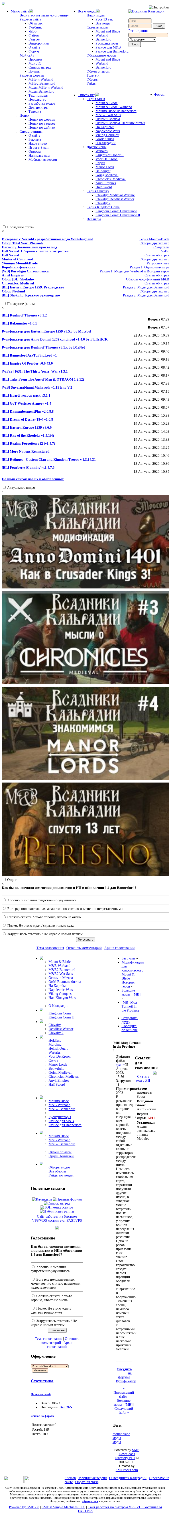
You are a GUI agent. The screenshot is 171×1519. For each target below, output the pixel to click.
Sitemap (70, 1478)
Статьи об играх (157, 255)
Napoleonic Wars (108, 131)
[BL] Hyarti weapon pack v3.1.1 (26, 395)
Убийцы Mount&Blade (20, 263)
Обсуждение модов (101, 55)
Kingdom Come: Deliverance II (118, 215)
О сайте (34, 47)
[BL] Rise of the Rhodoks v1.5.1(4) (28, 435)
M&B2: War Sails (108, 115)
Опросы (34, 151)
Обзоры (92, 79)
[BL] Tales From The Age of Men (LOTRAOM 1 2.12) (43, 379)
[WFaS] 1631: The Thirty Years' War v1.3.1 (35, 371)
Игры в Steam (38, 147)
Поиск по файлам (41, 127)
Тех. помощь (38, 95)
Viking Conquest (107, 135)
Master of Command (17, 259)
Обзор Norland (13, 291)
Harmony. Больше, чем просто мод (29, 247)
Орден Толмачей (61, 1156)
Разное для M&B (108, 47)
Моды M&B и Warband (45, 87)
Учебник (35, 27)
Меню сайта (20, 11)
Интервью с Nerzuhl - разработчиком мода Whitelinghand (47, 239)
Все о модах (87, 11)
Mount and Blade (108, 31)
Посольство (37, 99)
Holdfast (55, 1040)
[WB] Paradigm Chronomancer (26, 271)
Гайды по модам (61, 1175)
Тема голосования (50, 948)
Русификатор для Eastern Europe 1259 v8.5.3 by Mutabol (46, 331)
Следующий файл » (123, 1410)
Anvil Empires (106, 183)
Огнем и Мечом (108, 119)
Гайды (91, 83)
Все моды (103, 23)
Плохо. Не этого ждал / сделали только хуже (40, 925)
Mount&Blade (59, 1101)
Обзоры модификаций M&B (147, 279)
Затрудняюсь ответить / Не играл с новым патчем (44, 934)
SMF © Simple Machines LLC (63, 1507)
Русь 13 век (104, 19)
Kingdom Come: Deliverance (116, 211)
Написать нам (39, 155)
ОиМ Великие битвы (65, 982)
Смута (100, 163)
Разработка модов (41, 103)
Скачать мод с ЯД (143, 1078)
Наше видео (37, 143)
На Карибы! (105, 127)
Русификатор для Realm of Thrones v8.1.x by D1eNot (43, 347)
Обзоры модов (60, 1167)
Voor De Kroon (107, 159)
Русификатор (126, 1381)
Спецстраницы (31, 131)
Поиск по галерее (41, 123)
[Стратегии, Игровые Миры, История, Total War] (14, 1482)
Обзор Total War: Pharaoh (22, 243)
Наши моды (96, 15)
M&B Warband (59, 965)
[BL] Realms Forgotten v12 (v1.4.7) (28, 443)
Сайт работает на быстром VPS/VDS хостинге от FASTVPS (57, 1218)
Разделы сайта (30, 19)
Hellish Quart (58, 1048)
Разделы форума (32, 75)
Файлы (33, 35)
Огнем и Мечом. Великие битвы (120, 123)
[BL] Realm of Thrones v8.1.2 (24, 315)
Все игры (94, 219)
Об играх (35, 23)
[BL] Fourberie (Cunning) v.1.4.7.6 (28, 467)
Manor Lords (105, 167)
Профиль (35, 59)
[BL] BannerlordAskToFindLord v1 (29, 355)
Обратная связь (86, 1482)
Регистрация (138, 30)
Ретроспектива (158, 263)
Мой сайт (27, 55)
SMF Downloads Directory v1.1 (127, 1454)
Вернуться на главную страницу (44, 15)
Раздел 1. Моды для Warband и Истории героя (134, 271)
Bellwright (103, 171)
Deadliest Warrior (61, 1029)
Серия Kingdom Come (103, 207)
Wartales (102, 151)
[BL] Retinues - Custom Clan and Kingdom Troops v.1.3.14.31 (49, 459)
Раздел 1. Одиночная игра (149, 267)
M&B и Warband (40, 79)
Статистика (42, 1381)
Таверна (34, 111)
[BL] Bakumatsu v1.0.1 (19, 323)
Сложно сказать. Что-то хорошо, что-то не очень (43, 917)
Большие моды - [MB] (123, 1402)
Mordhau (55, 1044)
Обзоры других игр (154, 243)
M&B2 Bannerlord (41, 83)
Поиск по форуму (41, 119)
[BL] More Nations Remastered (25, 451)
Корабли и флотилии (18, 267)
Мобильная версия (42, 159)
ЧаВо (32, 31)
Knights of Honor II (110, 155)
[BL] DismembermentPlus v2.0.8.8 (28, 411)
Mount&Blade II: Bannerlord (116, 111)
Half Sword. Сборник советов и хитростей (35, 251)
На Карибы (57, 986)
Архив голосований (119, 948)
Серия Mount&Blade (154, 239)
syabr (120, 1065)
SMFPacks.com (127, 1470)
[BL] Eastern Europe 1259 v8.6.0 (27, 427)
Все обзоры (57, 1171)
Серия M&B (96, 99)
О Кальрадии (106, 143)
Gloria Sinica (105, 139)
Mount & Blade (107, 103)
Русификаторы (107, 43)
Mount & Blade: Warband (114, 107)
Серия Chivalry (98, 191)
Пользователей (41, 1394)
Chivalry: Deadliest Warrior (115, 199)
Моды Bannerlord (41, 91)
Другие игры (38, 107)
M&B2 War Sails (61, 973)
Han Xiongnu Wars (62, 998)
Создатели (161, 247)
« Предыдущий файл (124, 1392)
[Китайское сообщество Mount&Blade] (34, 1482)
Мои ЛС (34, 63)
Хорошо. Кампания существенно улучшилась (41, 900)
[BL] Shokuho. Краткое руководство (31, 295)
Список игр (87, 95)
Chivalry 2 (103, 203)
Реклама (34, 139)
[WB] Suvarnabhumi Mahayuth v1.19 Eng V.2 (37, 387)
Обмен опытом (98, 71)
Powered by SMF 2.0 (24, 1507)
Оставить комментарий (84, 948)
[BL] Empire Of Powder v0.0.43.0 (27, 363)
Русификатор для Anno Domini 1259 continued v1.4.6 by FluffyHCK (55, 339)
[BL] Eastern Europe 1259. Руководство (33, 287)
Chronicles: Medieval (111, 179)
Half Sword (104, 187)
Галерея (34, 39)
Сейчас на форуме (43, 1416)
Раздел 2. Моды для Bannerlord (146, 287)
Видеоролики (38, 43)
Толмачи (93, 75)
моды (117, 1442)
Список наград (39, 67)
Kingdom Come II (61, 1017)
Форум (33, 51)
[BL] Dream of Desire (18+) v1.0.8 (27, 419)
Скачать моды (97, 27)
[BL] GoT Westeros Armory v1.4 (26, 403)
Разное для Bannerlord (112, 51)
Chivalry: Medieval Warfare (115, 195)
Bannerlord (103, 39)
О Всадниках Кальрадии (128, 1478)
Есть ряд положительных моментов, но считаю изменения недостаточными (64, 909)
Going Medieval (107, 175)
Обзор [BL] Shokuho (18, 279)
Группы (34, 71)
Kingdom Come (60, 1013)
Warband (102, 35)
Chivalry (55, 1025)
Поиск (24, 115)
